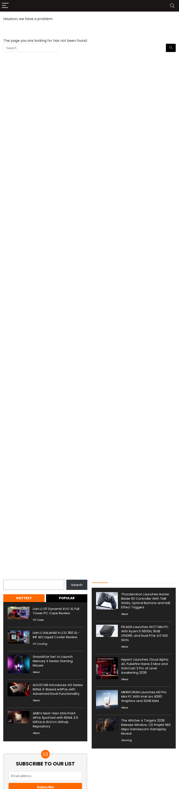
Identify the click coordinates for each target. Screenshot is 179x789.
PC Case (38, 620)
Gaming (126, 740)
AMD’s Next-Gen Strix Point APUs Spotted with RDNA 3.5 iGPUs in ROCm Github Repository (55, 720)
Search (9, 577)
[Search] (172, 6)
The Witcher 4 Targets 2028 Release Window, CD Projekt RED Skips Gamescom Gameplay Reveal (146, 727)
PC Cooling (40, 644)
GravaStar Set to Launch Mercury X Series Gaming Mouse (53, 661)
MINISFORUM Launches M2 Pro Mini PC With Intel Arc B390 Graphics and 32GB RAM (144, 696)
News (36, 672)
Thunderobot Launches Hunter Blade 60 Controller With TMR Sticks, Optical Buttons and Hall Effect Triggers (145, 600)
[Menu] (5, 6)
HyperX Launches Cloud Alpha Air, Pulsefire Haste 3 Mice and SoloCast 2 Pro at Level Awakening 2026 (144, 666)
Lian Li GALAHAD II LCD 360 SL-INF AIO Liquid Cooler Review (56, 634)
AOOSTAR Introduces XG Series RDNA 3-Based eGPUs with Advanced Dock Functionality (58, 689)
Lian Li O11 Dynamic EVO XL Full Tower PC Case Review (56, 610)
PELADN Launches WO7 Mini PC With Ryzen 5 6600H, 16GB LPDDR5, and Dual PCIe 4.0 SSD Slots (145, 633)
